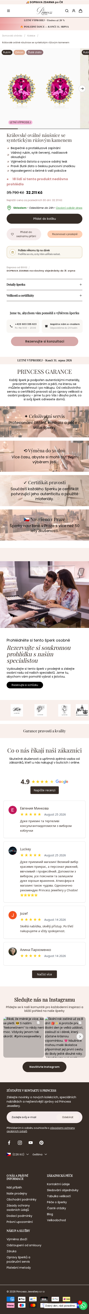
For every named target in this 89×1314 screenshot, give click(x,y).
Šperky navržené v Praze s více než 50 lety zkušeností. (44, 528)
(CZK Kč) (18, 1154)
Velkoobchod (56, 1220)
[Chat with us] (83, 1305)
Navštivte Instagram (44, 1067)
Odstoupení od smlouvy (24, 1245)
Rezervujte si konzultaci (44, 341)
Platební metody (19, 1268)
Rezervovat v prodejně (65, 234)
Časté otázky (56, 1208)
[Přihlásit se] (74, 11)
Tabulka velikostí (59, 1196)
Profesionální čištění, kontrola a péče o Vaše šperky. (45, 425)
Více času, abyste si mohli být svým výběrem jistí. (45, 460)
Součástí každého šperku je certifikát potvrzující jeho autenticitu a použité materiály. (45, 493)
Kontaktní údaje (58, 1184)
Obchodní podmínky (21, 1199)
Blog (50, 1214)
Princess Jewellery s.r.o (30, 1291)
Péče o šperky (57, 1202)
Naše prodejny (17, 1193)
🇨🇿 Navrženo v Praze (44, 519)
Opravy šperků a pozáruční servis (18, 1259)
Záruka (11, 1251)
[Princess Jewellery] (44, 11)
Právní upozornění (20, 1222)
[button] (8, 11)
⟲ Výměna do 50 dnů (44, 450)
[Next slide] (82, 88)
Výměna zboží (17, 1239)
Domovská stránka (12, 35)
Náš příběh (14, 1187)
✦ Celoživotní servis (44, 416)
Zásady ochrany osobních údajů (18, 1207)
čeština (37, 1154)
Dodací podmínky (19, 1216)
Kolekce (31, 35)
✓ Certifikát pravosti (44, 482)
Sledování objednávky (62, 1190)
